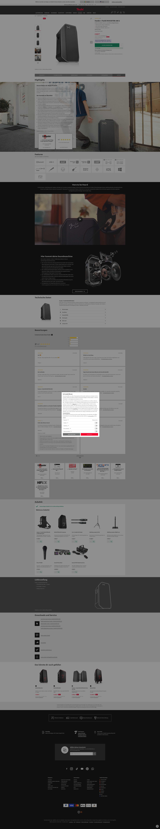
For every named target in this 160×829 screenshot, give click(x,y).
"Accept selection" (66, 412)
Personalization (66, 428)
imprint (64, 417)
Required (65, 420)
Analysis (65, 422)
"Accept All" (75, 408)
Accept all (89, 434)
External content (66, 431)
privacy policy (90, 416)
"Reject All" (74, 403)
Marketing (65, 425)
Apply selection (71, 434)
